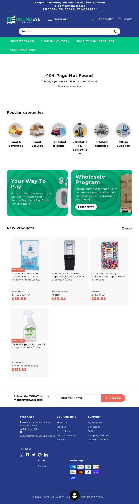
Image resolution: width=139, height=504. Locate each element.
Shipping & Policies (99, 435)
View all (127, 228)
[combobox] (69, 31)
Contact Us (94, 426)
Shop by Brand (22, 41)
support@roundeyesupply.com (37, 435)
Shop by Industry (55, 41)
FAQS (91, 431)
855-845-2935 (30, 429)
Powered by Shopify (91, 496)
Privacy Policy (64, 431)
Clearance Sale (23, 49)
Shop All (59, 20)
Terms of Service (66, 435)
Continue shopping (69, 86)
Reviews (61, 439)
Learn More (86, 206)
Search (42, 466)
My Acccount (95, 422)
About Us (62, 422)
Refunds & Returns (98, 439)
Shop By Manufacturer (95, 41)
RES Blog (61, 426)
